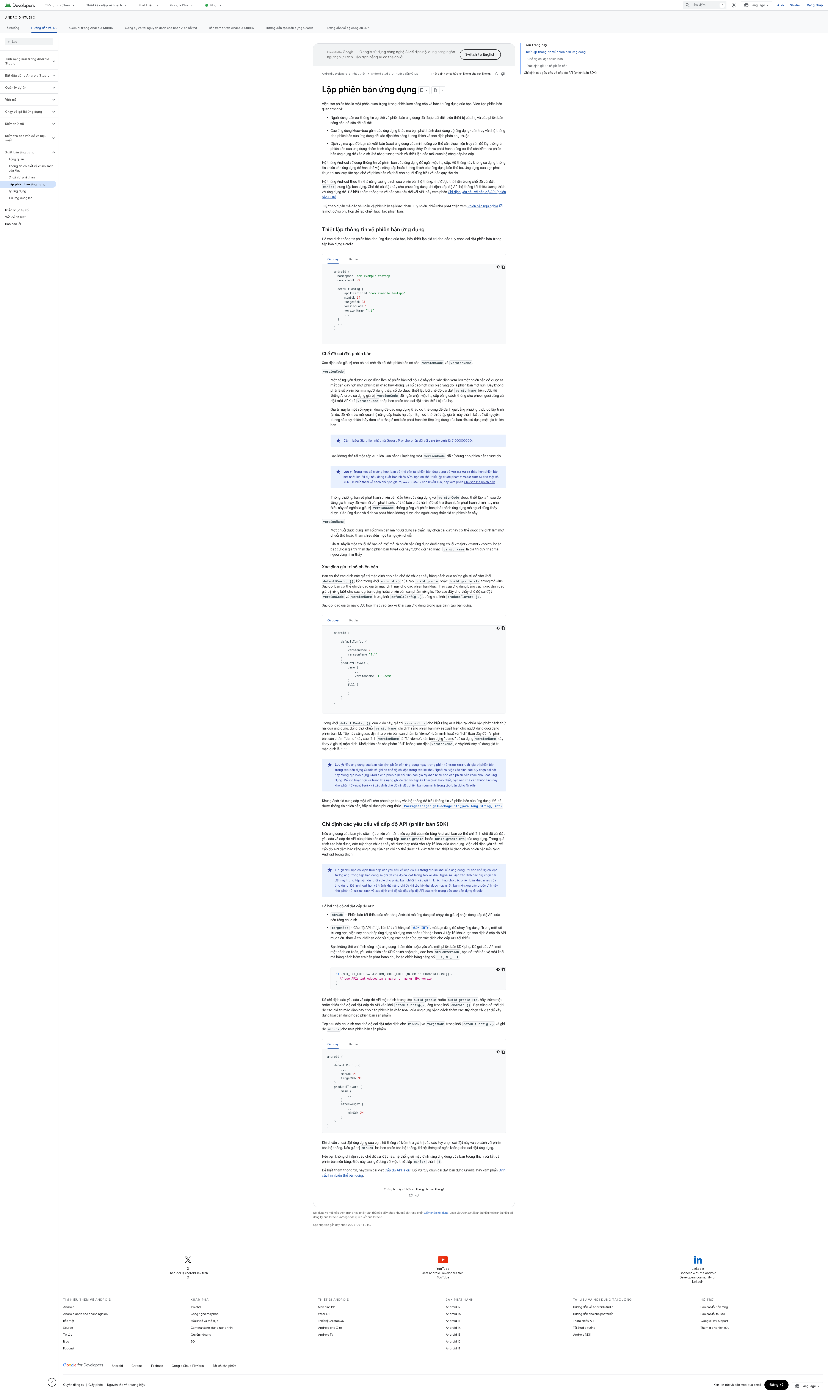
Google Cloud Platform (188, 1366)
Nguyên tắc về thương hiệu (126, 1385)
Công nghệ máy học (204, 1314)
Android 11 (453, 1348)
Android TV (325, 1334)
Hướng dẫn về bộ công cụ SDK (348, 28)
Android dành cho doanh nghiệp (85, 1314)
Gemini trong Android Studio (91, 28)
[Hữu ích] (496, 74)
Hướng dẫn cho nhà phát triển (593, 1314)
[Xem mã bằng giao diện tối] (498, 266)
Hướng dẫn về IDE (44, 28)
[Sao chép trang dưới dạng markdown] (435, 90)
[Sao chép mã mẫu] (503, 266)
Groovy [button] (333, 259)
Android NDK (582, 1334)
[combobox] (704, 5)
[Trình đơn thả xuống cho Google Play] (194, 5)
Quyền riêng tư (201, 1334)
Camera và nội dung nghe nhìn (212, 1328)
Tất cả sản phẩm (224, 1366)
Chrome (137, 1366)
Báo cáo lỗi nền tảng (714, 1307)
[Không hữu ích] (503, 74)
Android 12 (453, 1341)
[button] (25, 61)
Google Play (179, 5)
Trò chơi (196, 1307)
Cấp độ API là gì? (398, 1170)
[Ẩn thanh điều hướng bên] (52, 1382)
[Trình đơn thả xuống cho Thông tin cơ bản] (75, 5)
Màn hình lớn (326, 1307)
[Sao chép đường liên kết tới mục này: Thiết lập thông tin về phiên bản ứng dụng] (429, 230)
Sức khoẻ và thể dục (204, 1321)
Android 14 (453, 1328)
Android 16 (453, 1314)
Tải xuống (12, 28)
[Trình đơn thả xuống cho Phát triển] (159, 5)
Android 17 (453, 1307)
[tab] (333, 259)
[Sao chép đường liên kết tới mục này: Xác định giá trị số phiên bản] (382, 567)
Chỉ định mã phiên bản (479, 482)
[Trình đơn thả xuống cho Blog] (222, 5)
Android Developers (334, 74)
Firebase (157, 1366)
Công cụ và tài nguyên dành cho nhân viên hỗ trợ (161, 28)
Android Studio (788, 5)
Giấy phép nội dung (436, 1213)
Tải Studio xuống (584, 1328)
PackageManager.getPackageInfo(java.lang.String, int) (452, 806)
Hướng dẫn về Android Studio (593, 1307)
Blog (213, 5)
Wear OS (324, 1314)
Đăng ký (777, 1385)
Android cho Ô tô (330, 1328)
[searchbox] (29, 41)
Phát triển (146, 5)
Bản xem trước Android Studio (231, 28)
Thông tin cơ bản (57, 5)
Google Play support (714, 1321)
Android (68, 1307)
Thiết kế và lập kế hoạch (104, 5)
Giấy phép (95, 1385)
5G (193, 1341)
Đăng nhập (815, 5)
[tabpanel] (414, 304)
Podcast (68, 1348)
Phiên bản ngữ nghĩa (482, 206)
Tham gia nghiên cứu (715, 1328)
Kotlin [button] (353, 259)
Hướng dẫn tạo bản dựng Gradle (290, 28)
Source (68, 1328)
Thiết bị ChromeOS (331, 1321)
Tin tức (67, 1334)
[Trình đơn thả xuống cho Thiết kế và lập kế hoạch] (127, 5)
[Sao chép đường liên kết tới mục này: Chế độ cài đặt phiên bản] (375, 354)
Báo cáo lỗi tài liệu (713, 1314)
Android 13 (453, 1334)
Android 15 (453, 1321)
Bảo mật (68, 1321)
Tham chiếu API (583, 1321)
